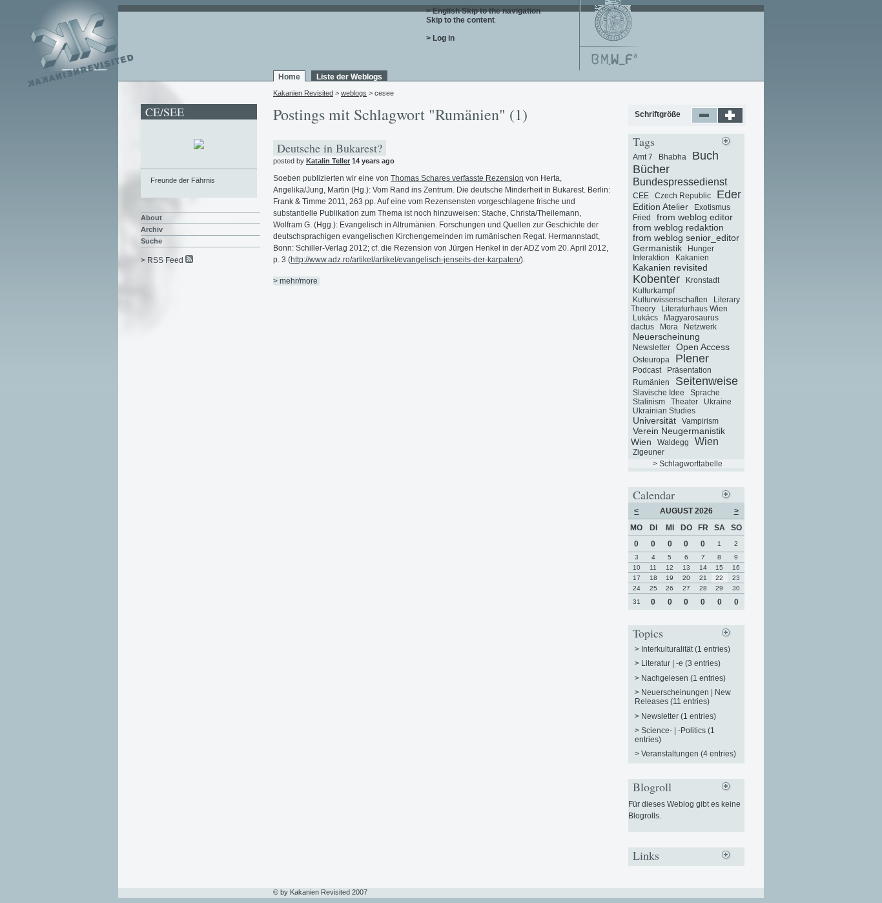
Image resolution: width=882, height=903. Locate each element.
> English (443, 11)
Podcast (647, 370)
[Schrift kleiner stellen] (705, 120)
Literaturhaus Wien (694, 308)
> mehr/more (295, 280)
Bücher (651, 169)
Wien (707, 441)
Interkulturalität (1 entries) (685, 649)
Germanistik (657, 248)
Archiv (152, 229)
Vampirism (700, 421)
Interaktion (651, 257)
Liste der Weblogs (349, 76)
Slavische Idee (658, 392)
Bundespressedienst (680, 181)
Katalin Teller (328, 161)
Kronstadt (702, 280)
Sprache (705, 392)
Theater (684, 401)
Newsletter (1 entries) (678, 716)
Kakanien (692, 257)
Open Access (703, 347)
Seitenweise (706, 381)
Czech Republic (683, 195)
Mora (669, 326)
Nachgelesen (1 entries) (683, 678)
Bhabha (672, 156)
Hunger (701, 248)
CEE (641, 195)
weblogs (354, 93)
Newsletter (651, 347)
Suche (151, 241)
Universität (654, 420)
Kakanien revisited (670, 267)
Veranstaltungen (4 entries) (688, 753)
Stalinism (649, 401)
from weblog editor (695, 217)
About (151, 218)
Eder (729, 194)
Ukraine (718, 401)
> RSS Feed (162, 260)
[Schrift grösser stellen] (730, 120)
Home (289, 76)
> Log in (440, 38)
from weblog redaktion (678, 227)
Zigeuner (648, 452)
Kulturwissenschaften (670, 299)
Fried (642, 217)
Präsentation (689, 370)
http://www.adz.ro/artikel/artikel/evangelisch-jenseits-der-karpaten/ (405, 259)
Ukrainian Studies (664, 410)
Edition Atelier (660, 207)
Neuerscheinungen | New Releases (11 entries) (683, 697)
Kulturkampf (654, 290)
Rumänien (651, 382)
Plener (692, 358)
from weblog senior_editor (686, 238)
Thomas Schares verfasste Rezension (457, 178)
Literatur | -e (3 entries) (681, 663)
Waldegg (673, 442)
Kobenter (656, 279)
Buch (705, 155)
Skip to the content (460, 20)
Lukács (645, 317)
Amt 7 (643, 156)
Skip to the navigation (501, 11)
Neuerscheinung (666, 336)
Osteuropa (651, 359)
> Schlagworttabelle (688, 463)
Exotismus (712, 207)
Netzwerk (700, 326)
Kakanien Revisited (303, 93)
